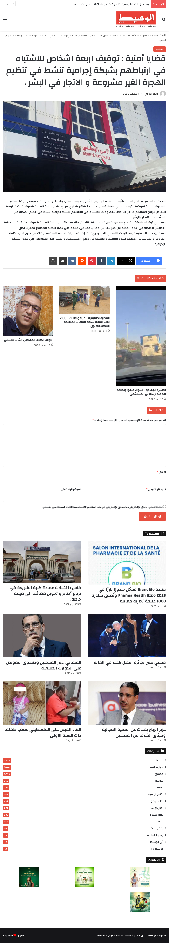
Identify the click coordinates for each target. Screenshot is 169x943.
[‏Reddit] (82, 261)
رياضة (160, 787)
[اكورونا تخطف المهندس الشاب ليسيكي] (28, 311)
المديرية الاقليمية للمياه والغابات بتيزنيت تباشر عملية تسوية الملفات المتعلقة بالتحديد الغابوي (85, 322)
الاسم (161, 471)
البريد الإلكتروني (156, 489)
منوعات (158, 760)
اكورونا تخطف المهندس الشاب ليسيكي (28, 340)
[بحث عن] (164, 21)
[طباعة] (53, 261)
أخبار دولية (157, 808)
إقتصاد (159, 821)
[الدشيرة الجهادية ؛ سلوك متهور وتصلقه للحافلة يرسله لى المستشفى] (141, 336)
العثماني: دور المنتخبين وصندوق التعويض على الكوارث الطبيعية (43, 665)
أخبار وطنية (156, 767)
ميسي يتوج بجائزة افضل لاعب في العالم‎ (130, 662)
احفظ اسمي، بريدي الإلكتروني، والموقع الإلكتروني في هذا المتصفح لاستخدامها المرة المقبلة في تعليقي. (102, 506)
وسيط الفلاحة (155, 835)
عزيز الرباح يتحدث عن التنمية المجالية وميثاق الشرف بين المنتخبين (134, 732)
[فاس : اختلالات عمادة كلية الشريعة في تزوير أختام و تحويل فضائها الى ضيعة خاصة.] (42, 562)
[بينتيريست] (92, 261)
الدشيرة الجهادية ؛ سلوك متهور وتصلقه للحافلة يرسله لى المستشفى (141, 392)
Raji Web (8, 935)
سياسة (159, 780)
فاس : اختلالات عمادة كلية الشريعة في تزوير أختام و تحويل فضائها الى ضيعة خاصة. (45, 593)
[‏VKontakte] (72, 261)
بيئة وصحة (157, 828)
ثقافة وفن (157, 801)
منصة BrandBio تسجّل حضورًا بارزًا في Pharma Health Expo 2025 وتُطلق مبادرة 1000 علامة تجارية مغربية (129, 595)
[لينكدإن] (111, 261)
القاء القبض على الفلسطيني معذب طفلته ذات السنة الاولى (43, 732)
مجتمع (147, 35)
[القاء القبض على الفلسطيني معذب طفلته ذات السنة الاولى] (42, 703)
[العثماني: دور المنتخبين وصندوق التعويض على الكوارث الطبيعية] (42, 636)
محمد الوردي (151, 94)
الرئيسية (158, 35)
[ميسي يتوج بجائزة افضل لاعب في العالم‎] (127, 636)
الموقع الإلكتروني (71, 489)
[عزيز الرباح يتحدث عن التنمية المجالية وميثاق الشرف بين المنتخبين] (127, 703)
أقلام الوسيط (155, 794)
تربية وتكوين (156, 814)
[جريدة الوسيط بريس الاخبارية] (136, 19)
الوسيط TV (157, 849)
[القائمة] (5, 21)
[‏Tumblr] (101, 261)
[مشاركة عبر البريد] (63, 261)
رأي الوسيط (156, 842)
